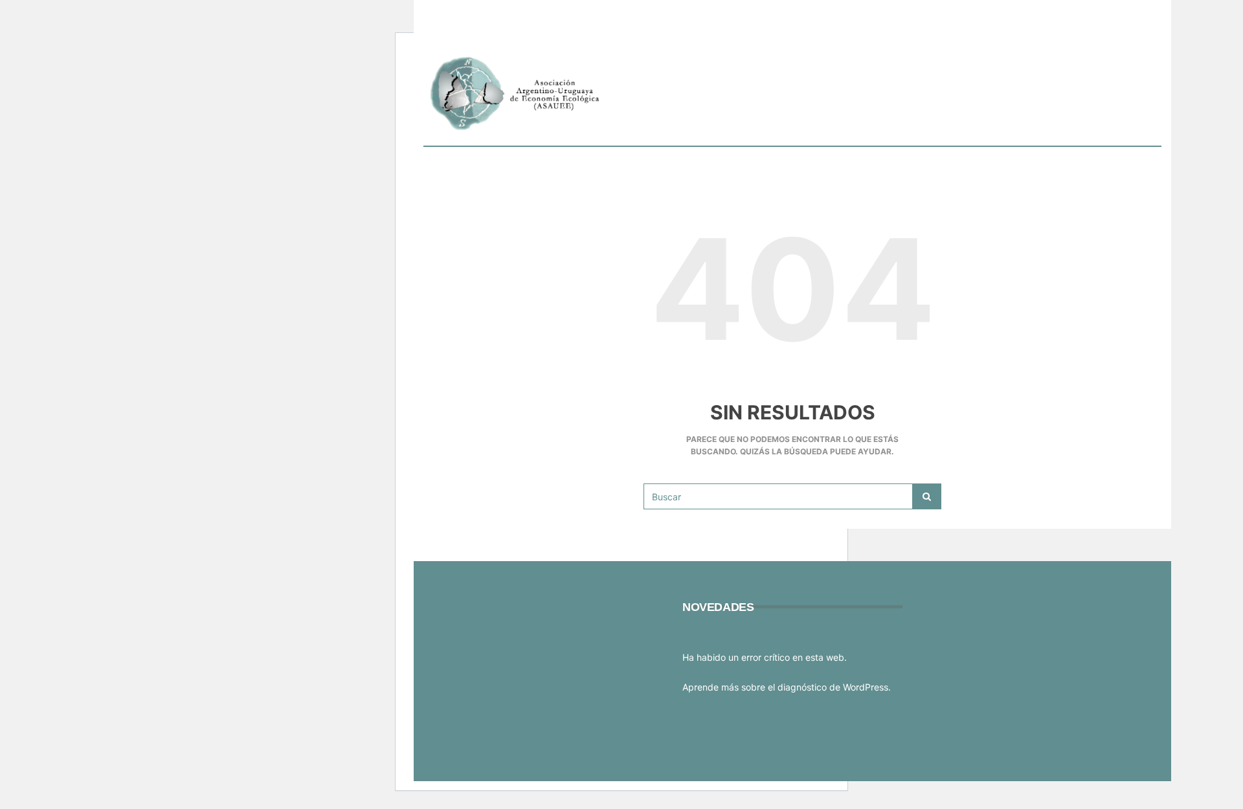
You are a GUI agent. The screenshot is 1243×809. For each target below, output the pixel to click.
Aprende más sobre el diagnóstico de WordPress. (786, 687)
